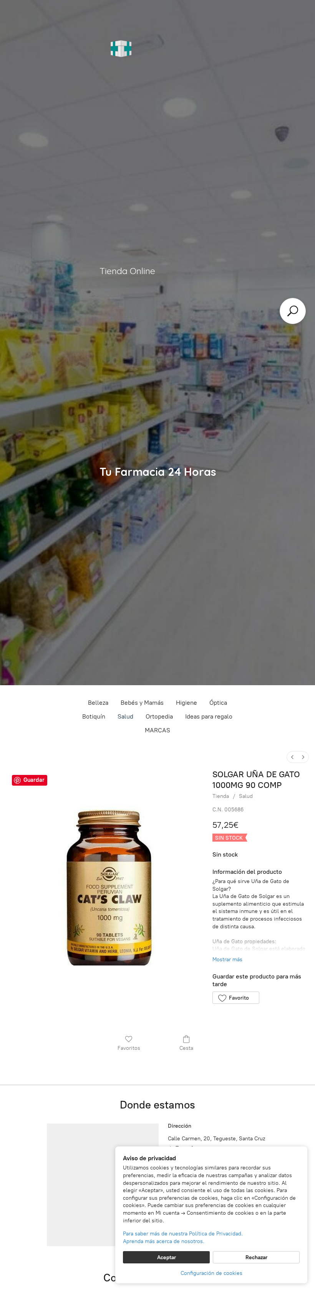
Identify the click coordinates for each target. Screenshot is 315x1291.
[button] (235, 998)
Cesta (186, 1048)
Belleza (98, 702)
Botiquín (93, 716)
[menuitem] (292, 757)
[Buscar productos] (293, 311)
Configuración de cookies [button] (211, 1273)
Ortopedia (159, 716)
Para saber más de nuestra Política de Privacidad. (183, 1233)
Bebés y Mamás (142, 702)
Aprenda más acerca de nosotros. (163, 1241)
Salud (125, 716)
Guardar (34, 779)
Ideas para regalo (208, 716)
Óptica (218, 702)
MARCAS (157, 730)
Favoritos (129, 1048)
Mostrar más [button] (227, 959)
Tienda (220, 796)
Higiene (186, 702)
